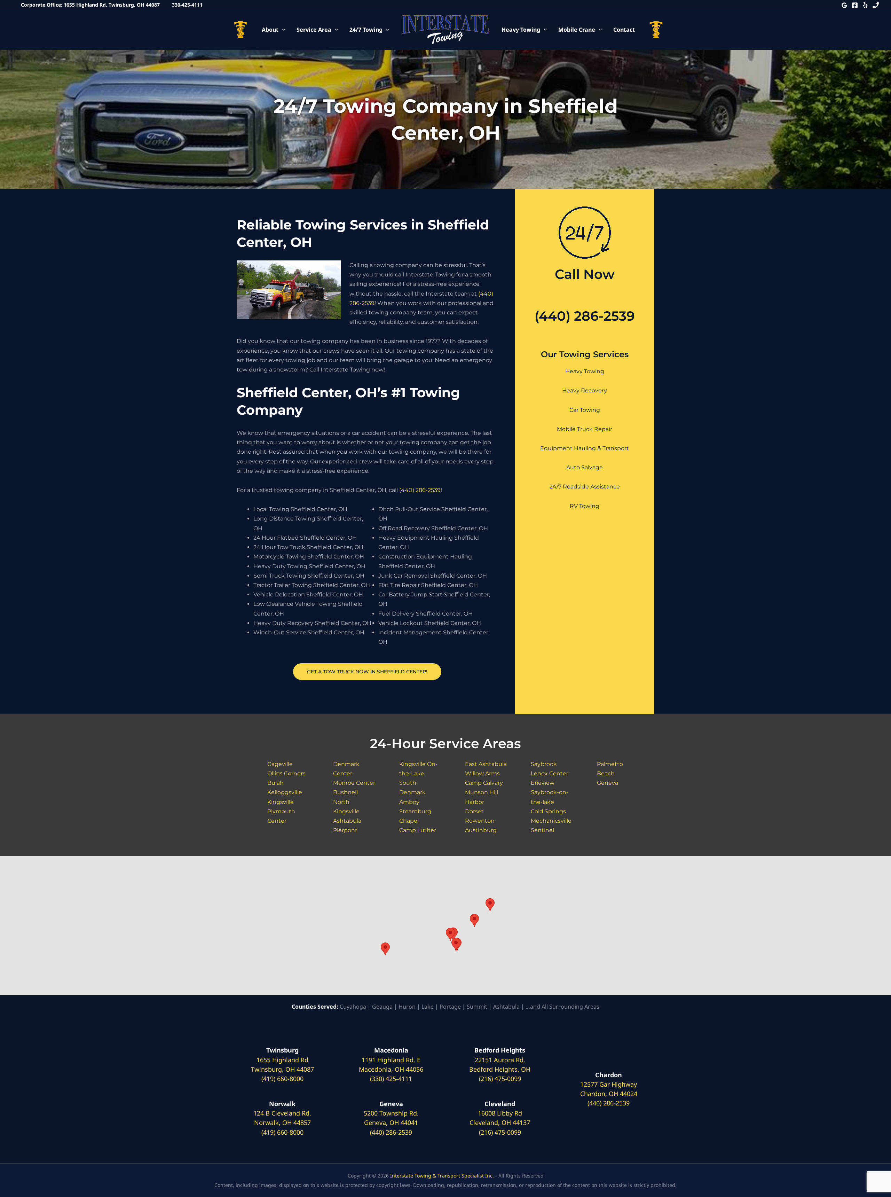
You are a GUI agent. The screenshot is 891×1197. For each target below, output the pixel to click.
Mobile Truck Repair (584, 429)
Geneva (607, 783)
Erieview (542, 783)
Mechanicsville (551, 820)
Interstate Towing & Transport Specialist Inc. (442, 1175)
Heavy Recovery (584, 390)
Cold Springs (548, 811)
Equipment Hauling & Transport (584, 448)
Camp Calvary (484, 783)
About (270, 29)
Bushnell (345, 792)
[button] (385, 948)
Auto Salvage (584, 467)
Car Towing (584, 410)
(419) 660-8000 (282, 1078)
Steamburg (415, 811)
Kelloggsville (284, 792)
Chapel (409, 820)
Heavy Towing (521, 29)
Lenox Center (549, 773)
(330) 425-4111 (391, 1078)
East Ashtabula (486, 764)
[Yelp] (865, 5)
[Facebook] (855, 5)
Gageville (280, 764)
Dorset (474, 811)
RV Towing (584, 506)
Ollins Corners (286, 773)
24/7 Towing (366, 29)
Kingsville (280, 802)
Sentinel (542, 830)
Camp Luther (417, 830)
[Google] (844, 5)
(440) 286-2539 (420, 490)
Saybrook (544, 764)
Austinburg (481, 830)
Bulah (275, 783)
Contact (624, 29)
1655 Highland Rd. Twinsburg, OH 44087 (112, 4)
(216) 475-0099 (500, 1078)
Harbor (474, 802)
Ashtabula (347, 820)
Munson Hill (481, 792)
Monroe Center (354, 783)
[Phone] (876, 5)
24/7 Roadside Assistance (585, 486)
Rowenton (480, 820)
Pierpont (345, 830)
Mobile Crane (576, 29)
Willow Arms (482, 773)
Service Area (314, 29)
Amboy (409, 802)
